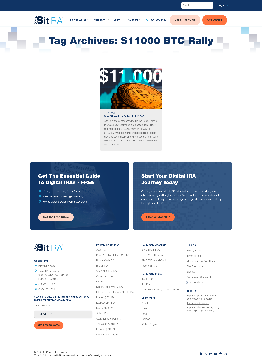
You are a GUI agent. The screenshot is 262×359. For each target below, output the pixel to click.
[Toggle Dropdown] (89, 20)
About (145, 303)
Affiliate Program (150, 324)
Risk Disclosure (195, 266)
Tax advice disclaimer (198, 303)
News (144, 314)
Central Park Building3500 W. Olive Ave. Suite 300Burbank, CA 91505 (53, 275)
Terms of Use (194, 256)
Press (144, 309)
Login (221, 5)
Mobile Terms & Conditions (201, 261)
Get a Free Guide (185, 20)
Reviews (146, 319)
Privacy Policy (194, 251)
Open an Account (158, 217)
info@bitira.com (46, 266)
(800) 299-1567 (157, 20)
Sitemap (191, 272)
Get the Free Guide (56, 217)
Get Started (214, 20)
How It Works (78, 20)
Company (99, 20)
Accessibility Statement (199, 277)
